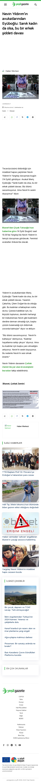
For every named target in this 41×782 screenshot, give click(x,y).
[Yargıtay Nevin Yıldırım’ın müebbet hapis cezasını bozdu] (20, 556)
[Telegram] (27, 117)
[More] (32, 117)
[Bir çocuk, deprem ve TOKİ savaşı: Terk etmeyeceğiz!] (20, 595)
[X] (22, 117)
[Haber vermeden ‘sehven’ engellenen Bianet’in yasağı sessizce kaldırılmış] (20, 523)
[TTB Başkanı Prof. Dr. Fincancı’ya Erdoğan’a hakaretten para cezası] (20, 459)
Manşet (12, 111)
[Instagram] (7, 745)
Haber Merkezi (12, 71)
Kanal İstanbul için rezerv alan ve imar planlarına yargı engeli (20, 629)
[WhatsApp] (11, 117)
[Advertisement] (20, 53)
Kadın (4, 111)
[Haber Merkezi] (3, 71)
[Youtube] (19, 745)
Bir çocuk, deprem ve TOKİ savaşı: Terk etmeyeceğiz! (17, 608)
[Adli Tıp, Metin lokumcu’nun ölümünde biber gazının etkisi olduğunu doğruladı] (20, 491)
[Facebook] (17, 117)
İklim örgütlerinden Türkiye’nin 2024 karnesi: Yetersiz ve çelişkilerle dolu (19, 619)
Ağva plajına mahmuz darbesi (18, 637)
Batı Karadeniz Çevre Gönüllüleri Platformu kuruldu (20, 653)
